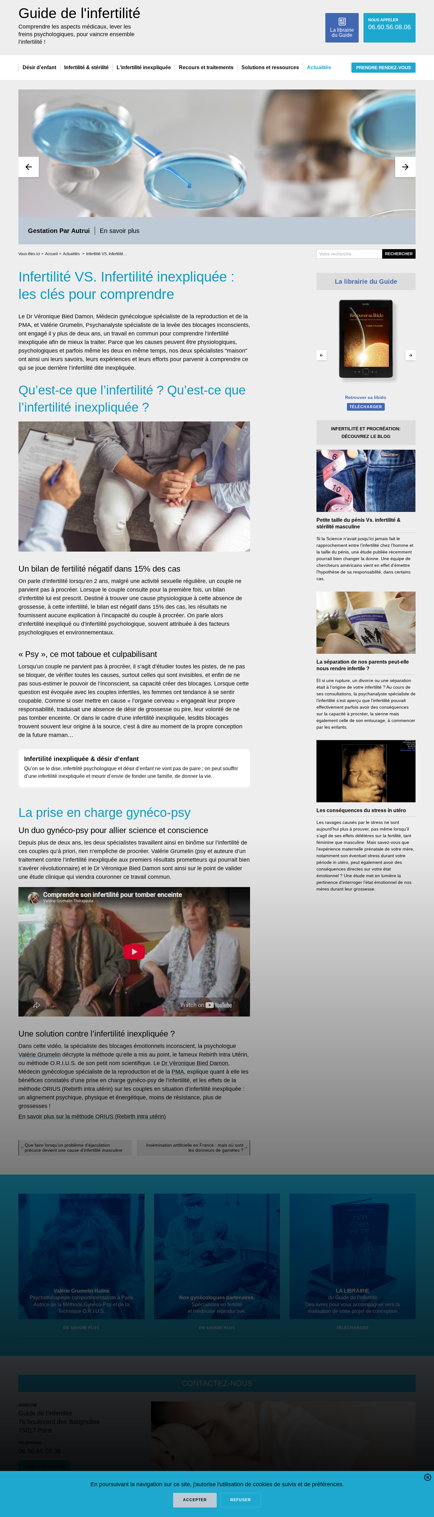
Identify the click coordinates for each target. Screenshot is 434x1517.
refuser (240, 1500)
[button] (427, 1478)
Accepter (195, 1500)
